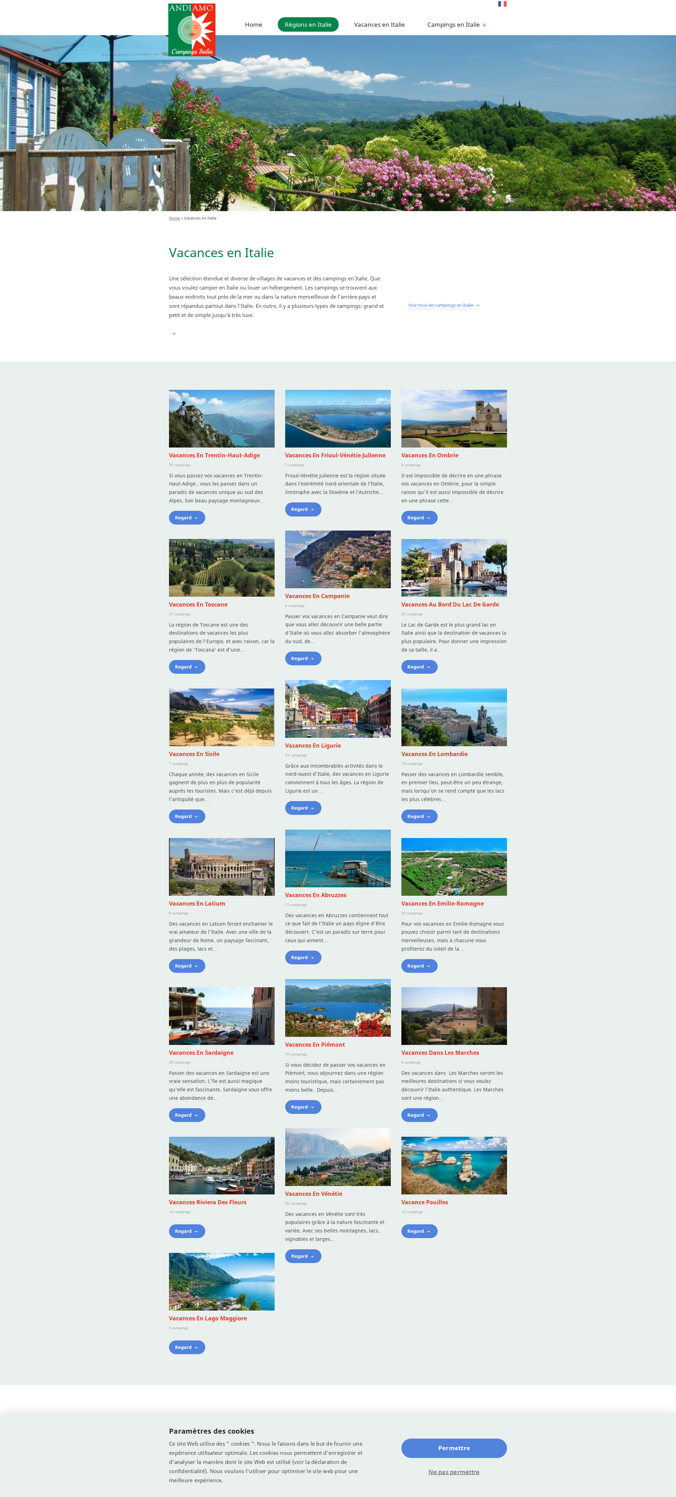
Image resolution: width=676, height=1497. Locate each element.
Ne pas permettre (454, 1472)
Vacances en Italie (379, 24)
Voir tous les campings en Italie (440, 305)
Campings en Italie (453, 24)
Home (253, 24)
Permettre (454, 1448)
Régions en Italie (308, 24)
